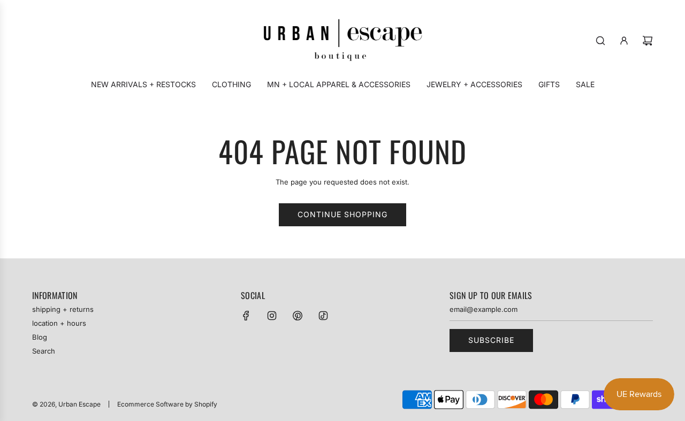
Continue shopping (342, 214)
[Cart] (647, 40)
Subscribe (491, 340)
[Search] (600, 40)
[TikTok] (323, 315)
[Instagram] (272, 315)
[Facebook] (246, 315)
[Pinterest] (297, 315)
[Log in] (624, 40)
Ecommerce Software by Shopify (167, 404)
